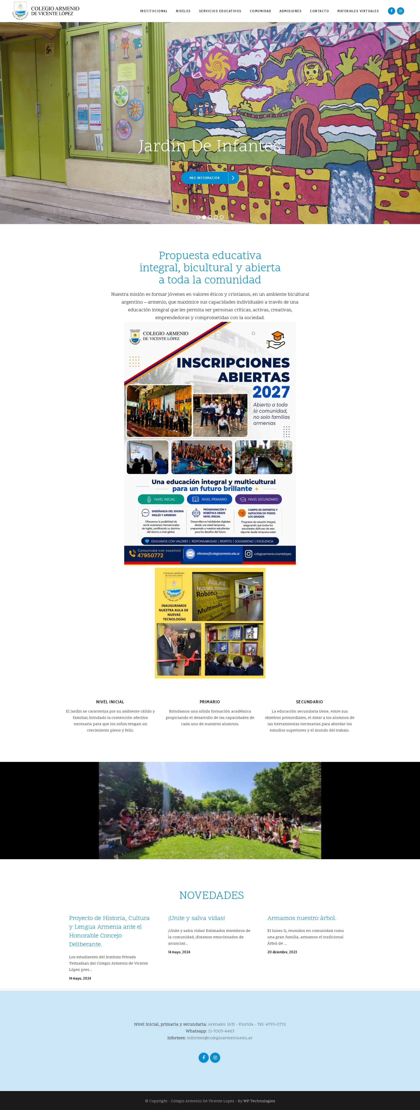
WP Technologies (259, 1101)
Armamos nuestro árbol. (301, 918)
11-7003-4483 (221, 1031)
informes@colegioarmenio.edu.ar (220, 1038)
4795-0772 (275, 1024)
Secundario (310, 701)
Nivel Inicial (110, 701)
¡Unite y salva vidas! (196, 918)
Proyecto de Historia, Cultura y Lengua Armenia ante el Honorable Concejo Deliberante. (109, 931)
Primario (210, 701)
